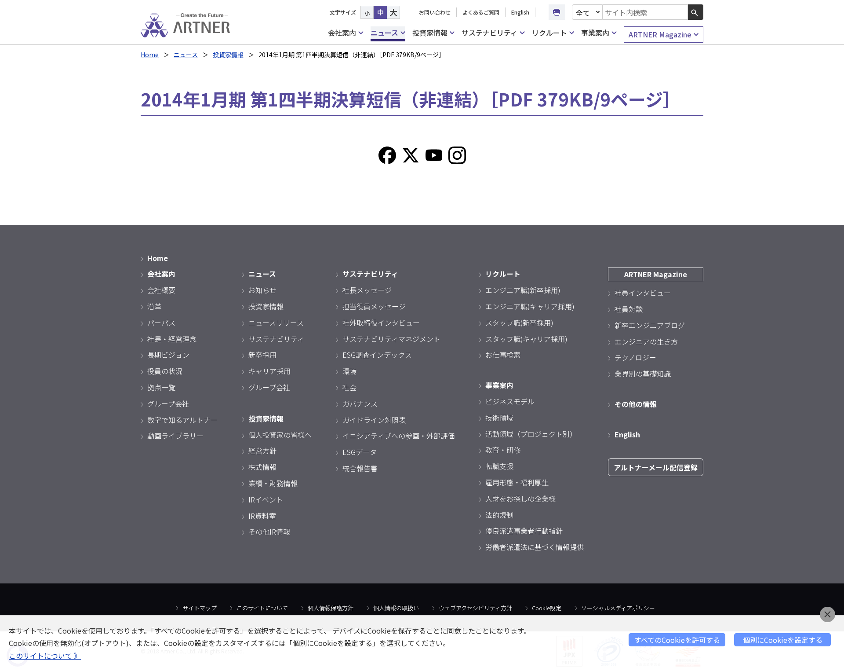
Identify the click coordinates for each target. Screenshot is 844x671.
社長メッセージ (367, 290)
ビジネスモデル (510, 401)
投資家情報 (429, 32)
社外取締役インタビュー (381, 322)
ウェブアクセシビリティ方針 (475, 608)
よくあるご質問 (480, 12)
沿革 (154, 306)
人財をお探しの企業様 (520, 498)
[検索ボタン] (695, 12)
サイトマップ (199, 608)
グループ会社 (168, 403)
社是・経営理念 (171, 339)
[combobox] (645, 12)
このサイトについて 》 (45, 655)
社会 (349, 387)
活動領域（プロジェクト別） (531, 434)
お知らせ (262, 290)
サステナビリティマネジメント (391, 339)
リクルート (549, 32)
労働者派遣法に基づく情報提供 (534, 547)
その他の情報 (636, 404)
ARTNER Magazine (660, 34)
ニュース (384, 32)
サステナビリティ (489, 32)
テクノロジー (635, 357)
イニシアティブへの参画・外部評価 (398, 435)
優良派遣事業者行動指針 (524, 530)
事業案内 (595, 32)
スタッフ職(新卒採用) (519, 322)
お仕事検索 (502, 354)
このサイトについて (262, 608)
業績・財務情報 (273, 483)
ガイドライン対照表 (374, 419)
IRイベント (265, 499)
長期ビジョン (168, 354)
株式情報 (262, 467)
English (520, 12)
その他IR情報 (269, 531)
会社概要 (161, 290)
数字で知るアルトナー (182, 419)
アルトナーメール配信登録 (656, 467)
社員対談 (629, 309)
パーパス (161, 322)
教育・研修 (502, 449)
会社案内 (342, 32)
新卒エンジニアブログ (650, 325)
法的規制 (499, 515)
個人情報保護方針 (330, 608)
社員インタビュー (643, 292)
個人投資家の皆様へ (280, 434)
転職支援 (499, 466)
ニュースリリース (276, 322)
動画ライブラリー (175, 435)
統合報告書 (360, 468)
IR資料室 (262, 515)
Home (150, 54)
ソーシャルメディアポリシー (618, 608)
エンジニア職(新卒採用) (522, 290)
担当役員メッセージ (374, 306)
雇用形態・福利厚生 (517, 482)
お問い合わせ (435, 12)
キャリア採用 (269, 371)
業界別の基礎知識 (643, 373)
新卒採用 (262, 354)
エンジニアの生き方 (646, 341)
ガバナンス (360, 403)
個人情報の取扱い (396, 608)
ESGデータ (359, 452)
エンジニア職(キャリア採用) (530, 306)
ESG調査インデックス (377, 354)
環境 (349, 371)
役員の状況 (164, 371)
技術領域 (499, 417)
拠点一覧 (161, 387)
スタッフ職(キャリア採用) (526, 339)
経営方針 (262, 450)
